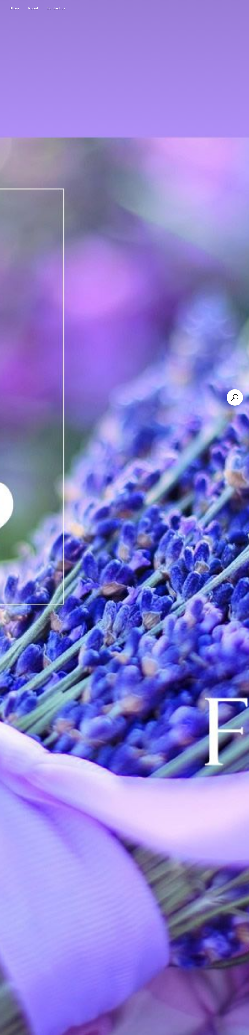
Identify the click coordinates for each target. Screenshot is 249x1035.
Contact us (56, 8)
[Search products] (235, 397)
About (33, 8)
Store (14, 8)
